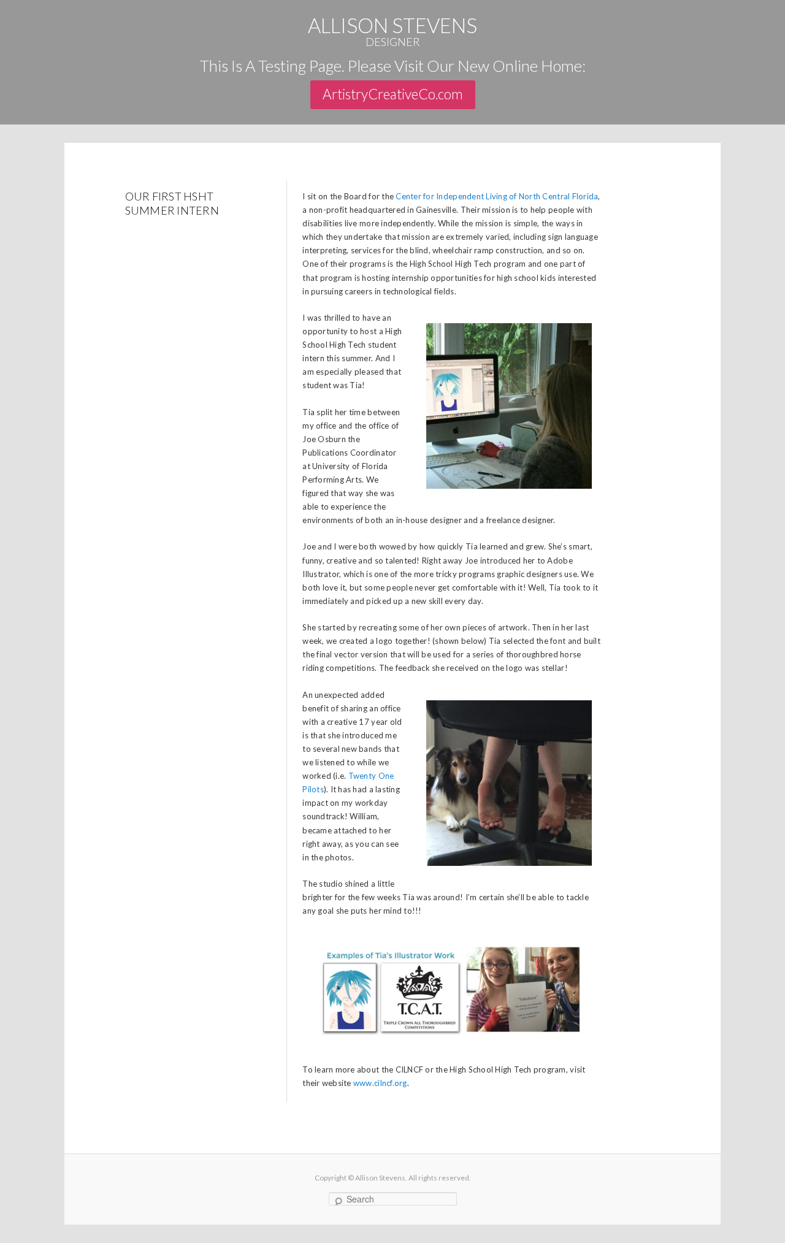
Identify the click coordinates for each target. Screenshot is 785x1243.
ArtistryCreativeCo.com (393, 94)
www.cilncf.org (380, 1083)
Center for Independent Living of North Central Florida (497, 196)
